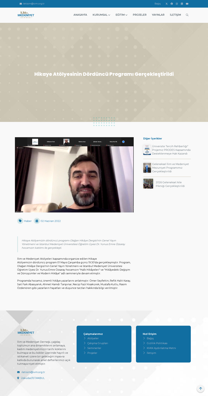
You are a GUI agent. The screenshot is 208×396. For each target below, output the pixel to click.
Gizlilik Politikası (157, 343)
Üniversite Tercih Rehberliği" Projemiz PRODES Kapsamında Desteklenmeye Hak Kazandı (171, 150)
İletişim (151, 353)
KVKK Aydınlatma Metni (161, 348)
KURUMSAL (100, 14)
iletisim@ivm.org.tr (33, 3)
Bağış (158, 3)
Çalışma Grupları (97, 343)
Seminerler (94, 348)
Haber (28, 221)
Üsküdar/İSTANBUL (32, 378)
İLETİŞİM (175, 14)
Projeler (92, 353)
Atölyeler (93, 338)
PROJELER (139, 14)
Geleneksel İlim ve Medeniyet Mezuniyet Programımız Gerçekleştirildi (170, 168)
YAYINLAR (158, 14)
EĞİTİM (120, 14)
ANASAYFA (80, 14)
